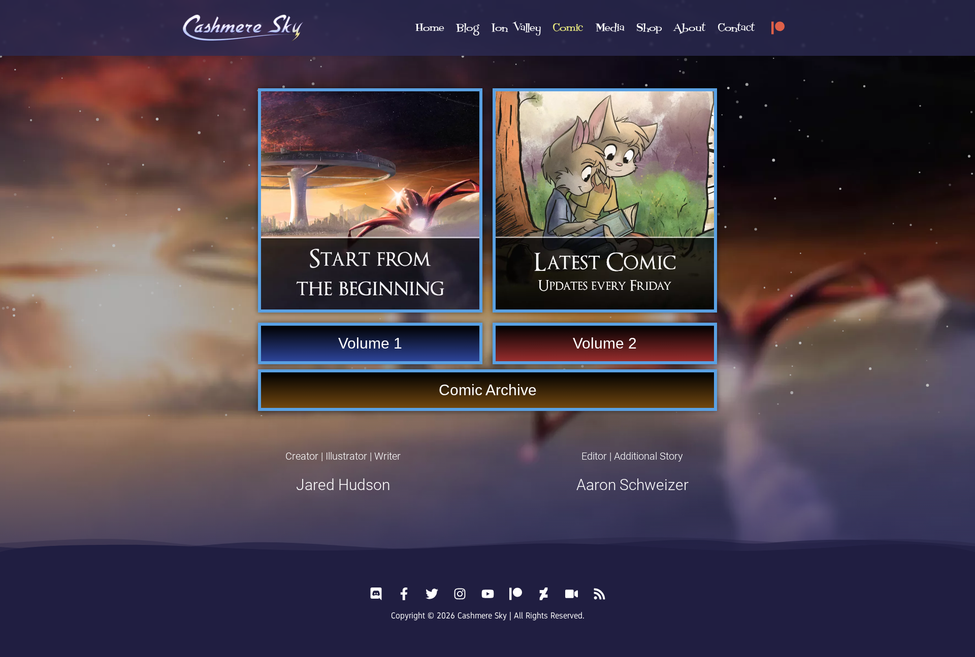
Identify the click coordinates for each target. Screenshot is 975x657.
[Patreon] (778, 27)
